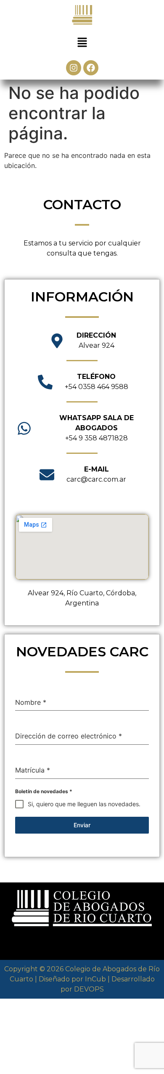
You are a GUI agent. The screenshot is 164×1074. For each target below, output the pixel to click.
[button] (82, 43)
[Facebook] (90, 67)
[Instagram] (73, 67)
